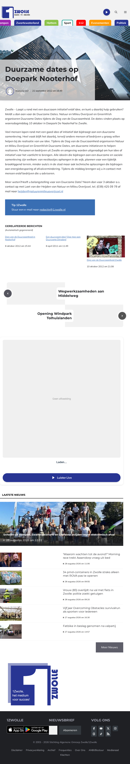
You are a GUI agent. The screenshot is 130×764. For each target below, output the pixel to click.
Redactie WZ (22, 91)
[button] (116, 12)
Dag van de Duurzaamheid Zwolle (104, 260)
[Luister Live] (106, 12)
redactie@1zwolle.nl (53, 209)
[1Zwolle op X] (108, 728)
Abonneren (70, 730)
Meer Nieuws (109, 647)
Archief (51, 750)
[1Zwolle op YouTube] (101, 734)
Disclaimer (17, 750)
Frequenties (65, 750)
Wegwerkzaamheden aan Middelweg (81, 293)
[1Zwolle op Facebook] (94, 728)
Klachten (65, 754)
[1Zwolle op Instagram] (115, 728)
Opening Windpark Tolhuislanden (54, 316)
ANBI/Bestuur (96, 750)
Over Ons (80, 750)
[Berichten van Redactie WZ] (10, 91)
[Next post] (122, 316)
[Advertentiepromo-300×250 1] (33, 704)
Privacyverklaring (35, 750)
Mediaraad (113, 750)
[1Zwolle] (16, 12)
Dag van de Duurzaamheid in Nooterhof (20, 238)
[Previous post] (8, 293)
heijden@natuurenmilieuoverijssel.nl (40, 191)
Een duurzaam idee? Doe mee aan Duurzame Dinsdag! (63, 238)
